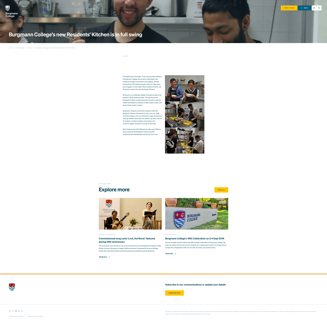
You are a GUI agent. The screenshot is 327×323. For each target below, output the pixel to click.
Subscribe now (174, 293)
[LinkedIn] (19, 311)
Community (20, 48)
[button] (314, 7)
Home (11, 48)
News (30, 48)
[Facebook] (10, 311)
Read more (103, 257)
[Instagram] (22, 311)
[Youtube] (16, 311)
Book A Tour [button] (289, 8)
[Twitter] (13, 311)
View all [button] (221, 190)
